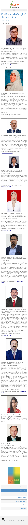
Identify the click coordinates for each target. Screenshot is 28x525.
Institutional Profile (7, 64)
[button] (14, 10)
